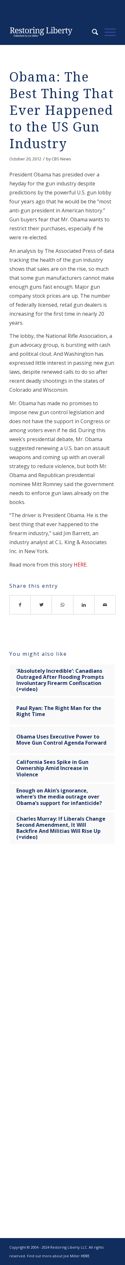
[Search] (92, 32)
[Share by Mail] (105, 604)
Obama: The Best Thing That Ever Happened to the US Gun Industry (61, 110)
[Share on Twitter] (41, 604)
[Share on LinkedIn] (84, 604)
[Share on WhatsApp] (62, 604)
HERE (80, 564)
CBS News (61, 159)
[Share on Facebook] (20, 604)
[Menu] (107, 32)
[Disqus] (62, 949)
